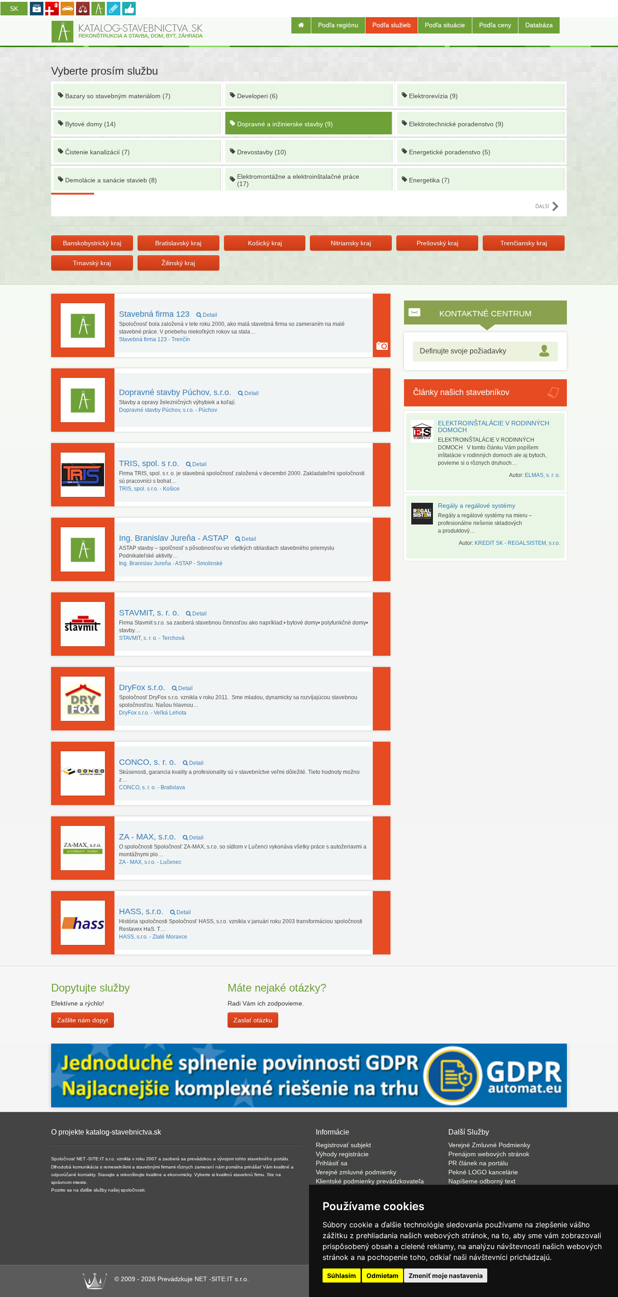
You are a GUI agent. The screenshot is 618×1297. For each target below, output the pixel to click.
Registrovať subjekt (343, 1145)
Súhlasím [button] (341, 1275)
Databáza (539, 25)
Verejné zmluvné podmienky (356, 1172)
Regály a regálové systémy (476, 505)
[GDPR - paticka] (309, 1074)
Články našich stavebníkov (461, 392)
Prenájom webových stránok (488, 1154)
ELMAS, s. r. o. (542, 475)
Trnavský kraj (92, 263)
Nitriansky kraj (351, 243)
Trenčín (154, 339)
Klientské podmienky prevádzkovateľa (370, 1181)
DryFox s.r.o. (156, 687)
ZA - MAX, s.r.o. (161, 836)
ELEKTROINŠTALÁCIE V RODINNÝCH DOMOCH (493, 427)
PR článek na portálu (478, 1163)
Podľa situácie (445, 25)
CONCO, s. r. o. (161, 762)
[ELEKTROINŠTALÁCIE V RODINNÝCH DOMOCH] (424, 431)
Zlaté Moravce (153, 937)
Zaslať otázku (252, 1020)
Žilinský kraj (178, 263)
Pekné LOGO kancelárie (483, 1172)
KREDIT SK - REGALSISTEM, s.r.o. (517, 543)
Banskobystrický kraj (92, 243)
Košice (149, 489)
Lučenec (150, 862)
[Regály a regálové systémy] (424, 513)
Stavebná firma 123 (168, 314)
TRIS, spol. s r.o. (163, 463)
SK (14, 8)
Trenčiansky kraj (523, 243)
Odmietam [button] (382, 1275)
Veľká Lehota (152, 713)
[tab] (485, 351)
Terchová (152, 638)
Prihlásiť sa (331, 1163)
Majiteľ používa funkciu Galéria (382, 346)
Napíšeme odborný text (481, 1181)
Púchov (168, 410)
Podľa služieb (391, 25)
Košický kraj (265, 243)
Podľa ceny (495, 25)
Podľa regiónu (338, 25)
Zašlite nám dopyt (82, 1020)
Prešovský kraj (437, 243)
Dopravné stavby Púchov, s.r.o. (189, 392)
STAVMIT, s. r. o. (163, 612)
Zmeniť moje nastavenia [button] (446, 1275)
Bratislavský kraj (178, 243)
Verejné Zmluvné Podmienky (489, 1145)
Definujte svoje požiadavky (463, 351)
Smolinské (171, 563)
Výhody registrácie (342, 1154)
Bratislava (152, 787)
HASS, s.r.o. (155, 911)
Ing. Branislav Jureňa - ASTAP (187, 538)
